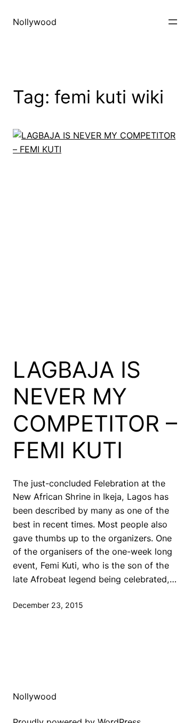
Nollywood (35, 22)
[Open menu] (172, 21)
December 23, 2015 (48, 605)
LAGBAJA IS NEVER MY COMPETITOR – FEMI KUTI (95, 410)
